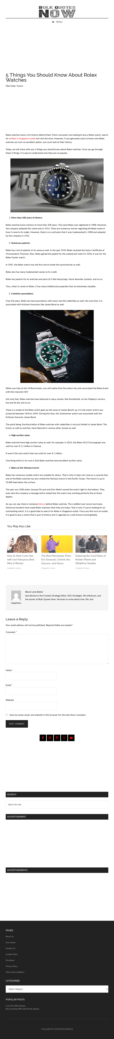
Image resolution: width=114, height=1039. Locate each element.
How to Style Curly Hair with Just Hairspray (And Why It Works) (20, 560)
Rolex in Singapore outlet (23, 138)
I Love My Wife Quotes (15, 1006)
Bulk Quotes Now (57, 12)
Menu (59, 22)
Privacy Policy (11, 966)
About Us (10, 937)
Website (10, 700)
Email (9, 685)
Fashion (20, 86)
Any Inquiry (11, 943)
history (41, 504)
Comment (11, 632)
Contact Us (10, 948)
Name (9, 670)
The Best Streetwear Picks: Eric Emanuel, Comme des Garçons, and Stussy (56, 560)
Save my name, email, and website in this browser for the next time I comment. (47, 715)
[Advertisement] (57, 51)
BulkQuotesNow (65, 1029)
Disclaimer (10, 960)
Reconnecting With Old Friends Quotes (22, 1009)
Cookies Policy (12, 954)
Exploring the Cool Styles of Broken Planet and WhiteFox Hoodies (90, 560)
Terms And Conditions (15, 972)
